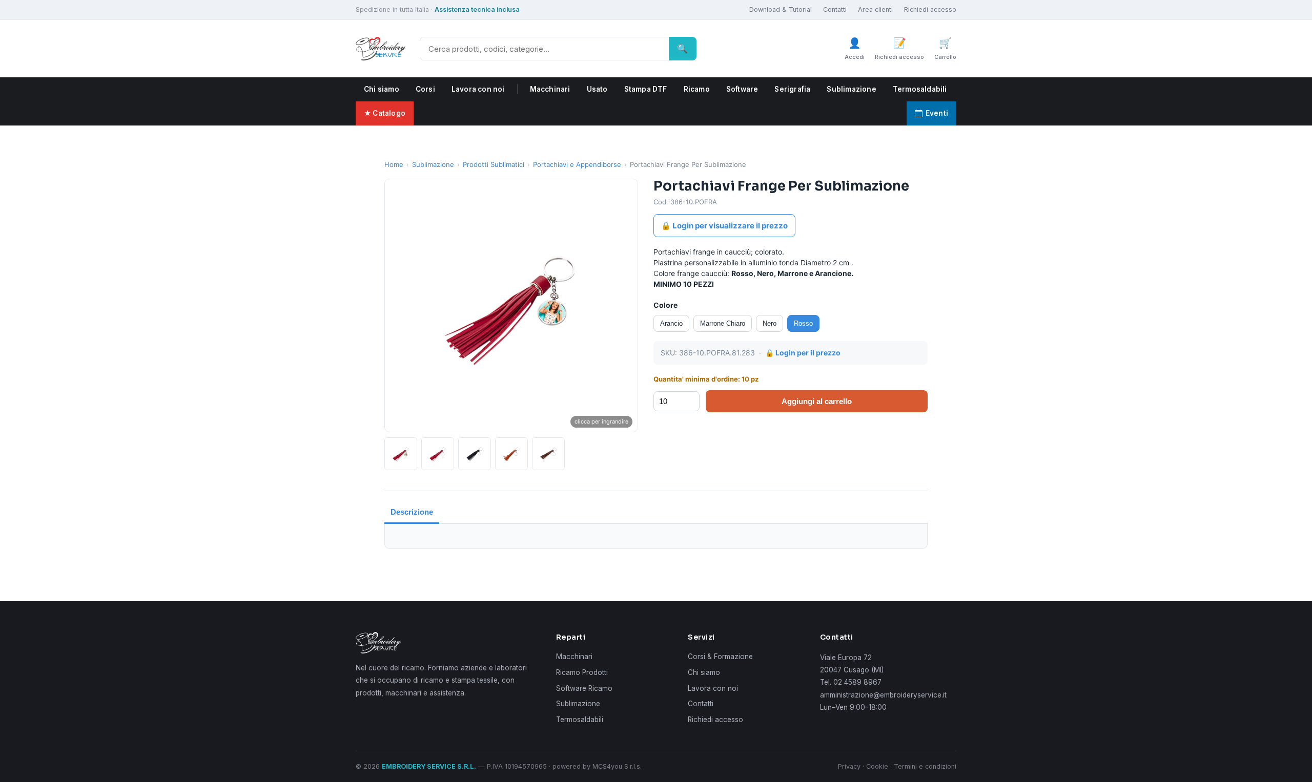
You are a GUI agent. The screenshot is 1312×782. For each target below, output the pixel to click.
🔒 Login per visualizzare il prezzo (724, 225)
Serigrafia (792, 89)
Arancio (671, 323)
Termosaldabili (920, 89)
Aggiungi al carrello (817, 401)
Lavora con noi (478, 89)
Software (742, 89)
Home (393, 164)
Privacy (849, 766)
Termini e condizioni (925, 766)
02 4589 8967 (857, 682)
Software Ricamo (584, 688)
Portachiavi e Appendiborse (577, 164)
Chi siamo (381, 89)
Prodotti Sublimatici (493, 164)
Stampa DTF (645, 89)
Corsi (425, 89)
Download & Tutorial (780, 9)
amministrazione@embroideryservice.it (883, 695)
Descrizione (412, 512)
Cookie (877, 766)
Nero (769, 323)
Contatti (835, 9)
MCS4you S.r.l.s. (617, 766)
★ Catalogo (384, 113)
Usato (597, 89)
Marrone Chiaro (722, 323)
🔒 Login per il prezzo (802, 352)
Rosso (803, 323)
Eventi (937, 113)
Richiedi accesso (930, 9)
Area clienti (875, 9)
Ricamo (697, 89)
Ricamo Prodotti (582, 672)
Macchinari (550, 89)
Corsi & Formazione (720, 656)
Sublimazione (851, 89)
